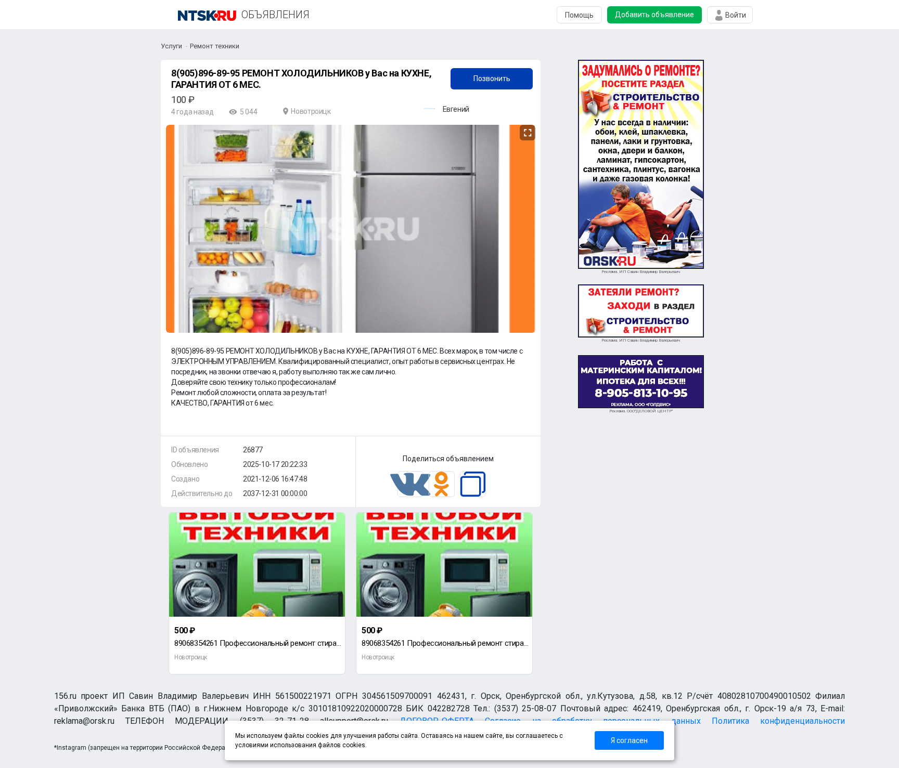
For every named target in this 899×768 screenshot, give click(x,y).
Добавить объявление (654, 14)
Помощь (579, 15)
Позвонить (491, 78)
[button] (526, 133)
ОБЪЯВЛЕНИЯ (275, 14)
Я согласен (629, 740)
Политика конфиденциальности (778, 721)
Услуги (171, 46)
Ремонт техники (214, 46)
